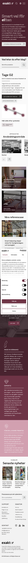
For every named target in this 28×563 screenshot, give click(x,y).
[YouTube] (20, 525)
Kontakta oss (5, 507)
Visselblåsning (18, 517)
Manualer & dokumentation (5, 512)
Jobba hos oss (18, 514)
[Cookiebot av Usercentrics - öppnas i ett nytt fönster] (20, 251)
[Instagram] (16, 525)
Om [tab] (23, 254)
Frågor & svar (5, 509)
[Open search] (16, 3)
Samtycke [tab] (5, 254)
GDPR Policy (5, 518)
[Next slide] (9, 159)
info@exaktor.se (6, 530)
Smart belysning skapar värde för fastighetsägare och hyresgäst (14, 243)
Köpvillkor (4, 516)
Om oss (17, 507)
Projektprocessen (19, 512)
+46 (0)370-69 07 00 (7, 528)
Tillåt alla (14, 301)
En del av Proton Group (20, 519)
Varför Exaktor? (19, 509)
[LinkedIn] (23, 525)
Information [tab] (14, 254)
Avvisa (14, 311)
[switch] (24, 285)
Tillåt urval (14, 306)
